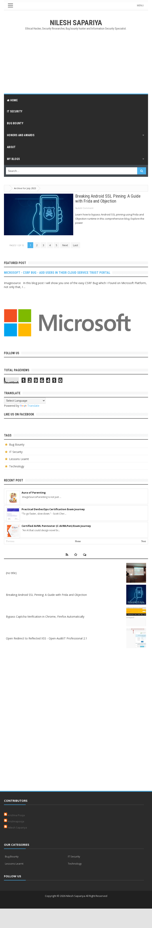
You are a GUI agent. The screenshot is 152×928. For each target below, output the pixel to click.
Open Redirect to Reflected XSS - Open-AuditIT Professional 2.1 (46, 638)
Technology (16, 466)
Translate (33, 406)
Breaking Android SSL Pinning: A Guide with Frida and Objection (108, 199)
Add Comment (85, 208)
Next (65, 245)
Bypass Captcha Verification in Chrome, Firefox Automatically (45, 616)
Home (78, 541)
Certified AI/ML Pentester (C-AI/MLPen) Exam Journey (56, 526)
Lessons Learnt (19, 459)
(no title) (11, 573)
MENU (140, 5)
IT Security (16, 452)
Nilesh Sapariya (17, 827)
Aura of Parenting (34, 492)
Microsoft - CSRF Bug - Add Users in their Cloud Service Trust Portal (57, 273)
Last (75, 245)
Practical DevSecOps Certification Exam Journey (53, 509)
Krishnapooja (16, 821)
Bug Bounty (16, 444)
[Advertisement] (76, 62)
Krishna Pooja (16, 815)
